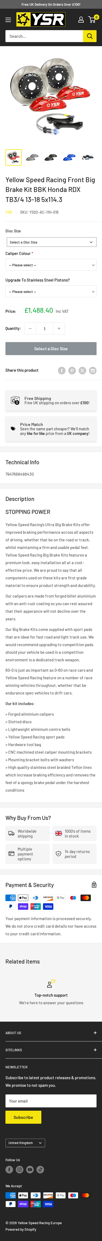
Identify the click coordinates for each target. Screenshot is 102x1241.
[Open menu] (8, 20)
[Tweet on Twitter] (82, 370)
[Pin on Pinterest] (72, 370)
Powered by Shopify (20, 1229)
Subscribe (23, 1117)
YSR (8, 212)
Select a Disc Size (51, 348)
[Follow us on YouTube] (30, 1169)
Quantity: (13, 328)
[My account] (81, 20)
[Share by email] (93, 370)
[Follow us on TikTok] (40, 1169)
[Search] (90, 36)
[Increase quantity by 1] (59, 328)
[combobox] (52, 242)
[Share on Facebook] (62, 370)
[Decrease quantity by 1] (30, 328)
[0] (92, 19)
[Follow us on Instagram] (19, 1169)
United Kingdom (20, 1143)
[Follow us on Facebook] (9, 1169)
